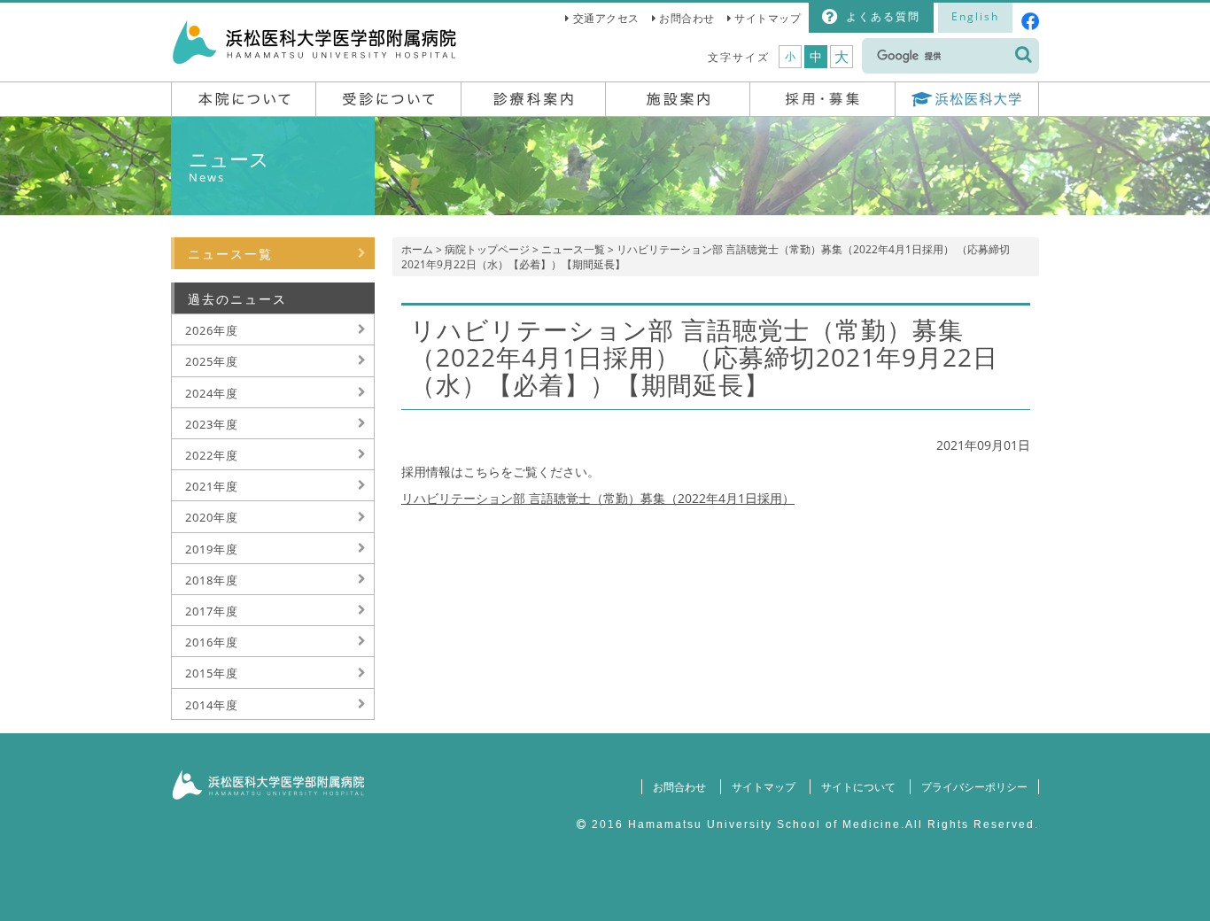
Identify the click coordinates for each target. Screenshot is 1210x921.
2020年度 (211, 517)
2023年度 (211, 424)
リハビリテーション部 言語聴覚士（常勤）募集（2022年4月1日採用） (598, 498)
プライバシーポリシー (974, 786)
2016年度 (211, 642)
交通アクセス (606, 18)
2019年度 (211, 549)
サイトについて (858, 786)
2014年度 (211, 705)
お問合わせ (687, 18)
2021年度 (211, 486)
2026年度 (211, 330)
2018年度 (211, 580)
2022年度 (211, 455)
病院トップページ (487, 249)
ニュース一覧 (573, 249)
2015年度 (211, 673)
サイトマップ (767, 18)
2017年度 (211, 611)
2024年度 (211, 393)
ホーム (417, 249)
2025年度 (211, 361)
